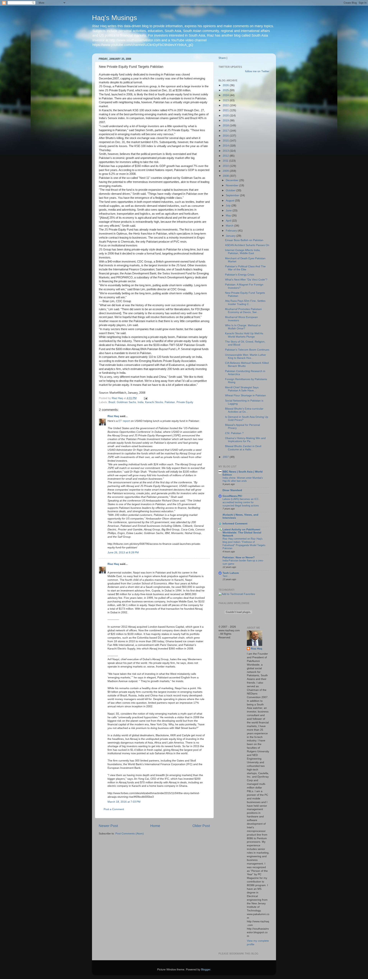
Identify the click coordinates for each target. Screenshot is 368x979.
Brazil (111, 402)
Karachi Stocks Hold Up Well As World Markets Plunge (244, 335)
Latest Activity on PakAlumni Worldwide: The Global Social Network (242, 532)
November (232, 185)
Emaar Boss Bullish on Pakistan (244, 240)
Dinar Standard (232, 490)
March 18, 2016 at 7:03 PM (124, 801)
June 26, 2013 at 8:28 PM (123, 552)
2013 (226, 150)
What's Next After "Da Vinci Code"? (246, 279)
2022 (226, 105)
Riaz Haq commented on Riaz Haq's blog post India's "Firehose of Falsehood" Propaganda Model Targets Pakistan (244, 543)
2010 (226, 165)
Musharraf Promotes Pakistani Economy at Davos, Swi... (243, 311)
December (232, 180)
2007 (226, 457)
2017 (226, 130)
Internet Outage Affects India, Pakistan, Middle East (242, 252)
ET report (124, 421)
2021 (226, 110)
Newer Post (108, 826)
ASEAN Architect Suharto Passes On (247, 245)
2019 (226, 120)
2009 (226, 170)
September (233, 195)
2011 (226, 160)
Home (155, 826)
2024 (226, 95)
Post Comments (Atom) (129, 833)
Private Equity (185, 402)
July (228, 205)
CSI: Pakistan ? (234, 433)
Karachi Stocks (154, 402)
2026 (226, 85)
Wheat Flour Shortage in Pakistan (245, 395)
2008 (226, 175)
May (229, 215)
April (229, 220)
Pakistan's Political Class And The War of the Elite (245, 268)
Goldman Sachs (126, 402)
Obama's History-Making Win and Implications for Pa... (245, 440)
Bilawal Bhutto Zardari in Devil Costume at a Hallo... (243, 448)
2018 (226, 125)
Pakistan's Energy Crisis (239, 274)
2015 (226, 140)
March (230, 225)
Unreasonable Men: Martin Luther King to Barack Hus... (245, 356)
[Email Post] (145, 398)
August (230, 200)
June (229, 210)
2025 (226, 90)
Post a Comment (114, 809)
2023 (226, 100)
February (232, 230)
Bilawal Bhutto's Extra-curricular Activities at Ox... (244, 410)
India (141, 402)
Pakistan (170, 402)
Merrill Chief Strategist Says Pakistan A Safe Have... (242, 389)
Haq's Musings (114, 18)
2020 (226, 115)
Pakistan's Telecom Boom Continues (247, 349)
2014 (226, 145)
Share (222, 57)
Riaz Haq (113, 416)
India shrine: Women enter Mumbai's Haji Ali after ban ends (243, 479)
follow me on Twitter (257, 71)
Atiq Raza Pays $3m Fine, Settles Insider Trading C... (245, 302)
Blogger (205, 969)
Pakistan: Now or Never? (239, 557)
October (231, 190)
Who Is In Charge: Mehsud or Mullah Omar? (243, 327)
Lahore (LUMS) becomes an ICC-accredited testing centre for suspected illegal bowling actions (241, 502)
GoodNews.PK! (232, 496)
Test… (226, 576)
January (231, 235)
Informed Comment (235, 523)
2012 (226, 155)
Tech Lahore (231, 573)
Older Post (201, 826)
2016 (226, 135)
